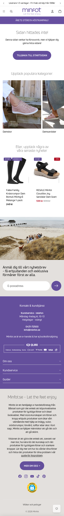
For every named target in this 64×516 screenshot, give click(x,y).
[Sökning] (11, 11)
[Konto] (52, 11)
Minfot (36, 511)
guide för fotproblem (31, 455)
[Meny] (4, 11)
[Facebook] (20, 476)
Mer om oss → (32, 465)
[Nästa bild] (57, 107)
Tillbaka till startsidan (32, 55)
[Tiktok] (38, 476)
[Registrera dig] (56, 286)
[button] (32, 487)
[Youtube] (32, 476)
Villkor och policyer (32, 504)
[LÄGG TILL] (28, 180)
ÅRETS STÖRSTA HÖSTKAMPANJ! (32, 20)
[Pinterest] (44, 476)
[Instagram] (26, 476)
